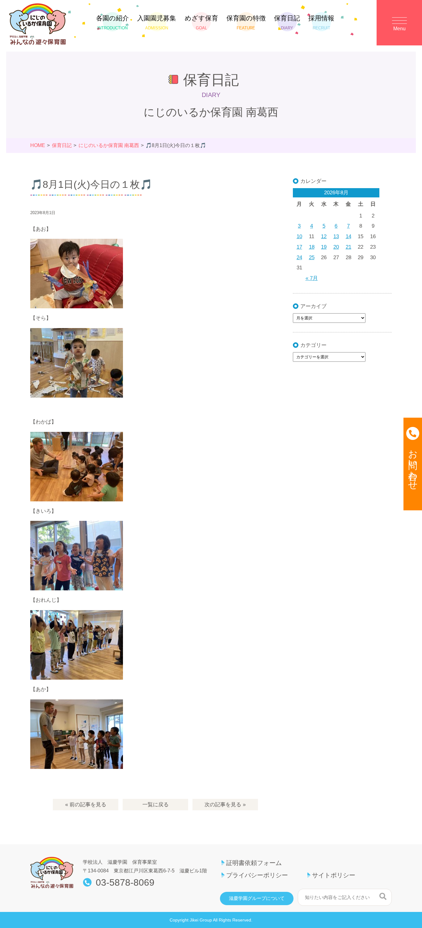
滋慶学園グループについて (257, 898)
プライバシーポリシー (257, 875)
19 (324, 247)
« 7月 (312, 278)
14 (348, 236)
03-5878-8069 (125, 882)
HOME (37, 145)
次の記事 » (225, 805)
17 (299, 247)
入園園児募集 (156, 22)
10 (299, 236)
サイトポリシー (333, 875)
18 (311, 247)
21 (348, 247)
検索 (382, 896)
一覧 (155, 805)
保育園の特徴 (246, 22)
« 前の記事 (85, 805)
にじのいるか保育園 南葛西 (108, 145)
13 (336, 236)
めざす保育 (201, 22)
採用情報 (321, 22)
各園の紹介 (112, 22)
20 (336, 247)
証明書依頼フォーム (254, 862)
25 (311, 257)
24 (299, 257)
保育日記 (287, 22)
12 (324, 236)
